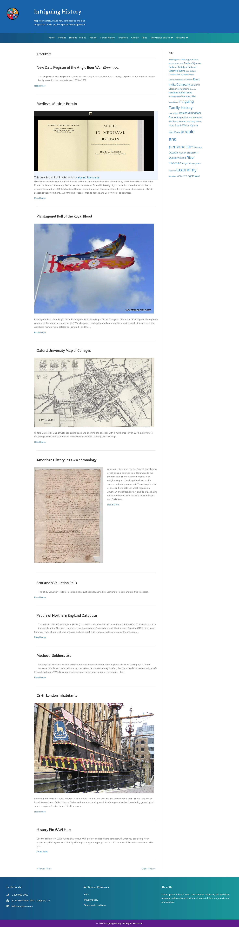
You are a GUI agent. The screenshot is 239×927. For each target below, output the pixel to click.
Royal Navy (188, 163)
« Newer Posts (44, 868)
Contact (135, 37)
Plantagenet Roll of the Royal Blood (64, 216)
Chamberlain (174, 75)
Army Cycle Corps (176, 63)
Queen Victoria (177, 157)
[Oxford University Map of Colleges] (94, 392)
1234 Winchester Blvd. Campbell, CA (31, 900)
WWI (197, 176)
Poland (198, 147)
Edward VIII (195, 85)
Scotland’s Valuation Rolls (57, 583)
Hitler (193, 96)
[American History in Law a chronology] (68, 514)
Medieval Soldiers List (54, 656)
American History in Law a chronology (67, 460)
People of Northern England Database (67, 615)
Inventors (173, 113)
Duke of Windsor (186, 80)
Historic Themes (77, 37)
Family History (107, 37)
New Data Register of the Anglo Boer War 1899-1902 (78, 68)
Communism (174, 80)
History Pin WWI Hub (54, 830)
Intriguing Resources (87, 177)
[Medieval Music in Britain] (94, 141)
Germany (185, 96)
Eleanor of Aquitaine (179, 89)
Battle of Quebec (192, 63)
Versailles (172, 176)
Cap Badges (191, 71)
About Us (180, 37)
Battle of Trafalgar (178, 67)
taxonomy (186, 169)
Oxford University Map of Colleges (64, 351)
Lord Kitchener (194, 117)
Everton (193, 89)
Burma (182, 70)
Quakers (174, 152)
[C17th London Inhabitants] (94, 747)
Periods (62, 37)
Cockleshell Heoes (186, 75)
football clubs (185, 92)
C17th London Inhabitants (57, 695)
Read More (40, 85)
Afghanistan (192, 59)
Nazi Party (191, 122)
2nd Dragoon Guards (177, 60)
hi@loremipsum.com (22, 906)
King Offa (182, 117)
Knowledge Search (160, 37)
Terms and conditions (95, 905)
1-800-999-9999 (20, 894)
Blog (145, 37)
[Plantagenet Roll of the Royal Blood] (94, 268)
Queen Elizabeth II (188, 152)
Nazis (198, 121)
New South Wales (179, 125)
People (93, 37)
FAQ (86, 894)
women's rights (185, 176)
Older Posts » (149, 868)
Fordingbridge (174, 96)
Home (51, 37)
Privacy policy (91, 899)
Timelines (123, 37)
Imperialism (173, 102)
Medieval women (177, 121)
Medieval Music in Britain (57, 104)
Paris (177, 132)
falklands (173, 92)
